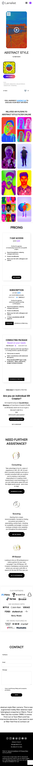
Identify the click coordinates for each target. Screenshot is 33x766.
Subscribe (9, 323)
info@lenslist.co (16, 744)
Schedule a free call (21, 323)
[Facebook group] (26, 738)
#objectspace (20, 84)
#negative (13, 84)
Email (3, 662)
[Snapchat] (13, 738)
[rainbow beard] (9, 182)
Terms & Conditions (13, 751)
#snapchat (7, 85)
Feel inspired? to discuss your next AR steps (16, 101)
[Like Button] (25, 91)
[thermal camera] (9, 129)
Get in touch (16, 534)
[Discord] (22, 738)
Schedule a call (16, 491)
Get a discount (16, 424)
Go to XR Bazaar (16, 575)
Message (4, 670)
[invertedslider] (9, 156)
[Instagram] (10, 738)
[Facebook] (7, 738)
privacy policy (16, 742)
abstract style (16, 53)
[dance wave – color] (24, 209)
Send (16, 695)
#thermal (14, 85)
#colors (6, 84)
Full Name (4, 654)
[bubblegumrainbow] (24, 129)
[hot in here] (24, 182)
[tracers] (24, 156)
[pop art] (9, 209)
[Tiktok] (19, 738)
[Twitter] (16, 738)
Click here (9, 390)
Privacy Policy (24, 751)
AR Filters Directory (11, 760)
